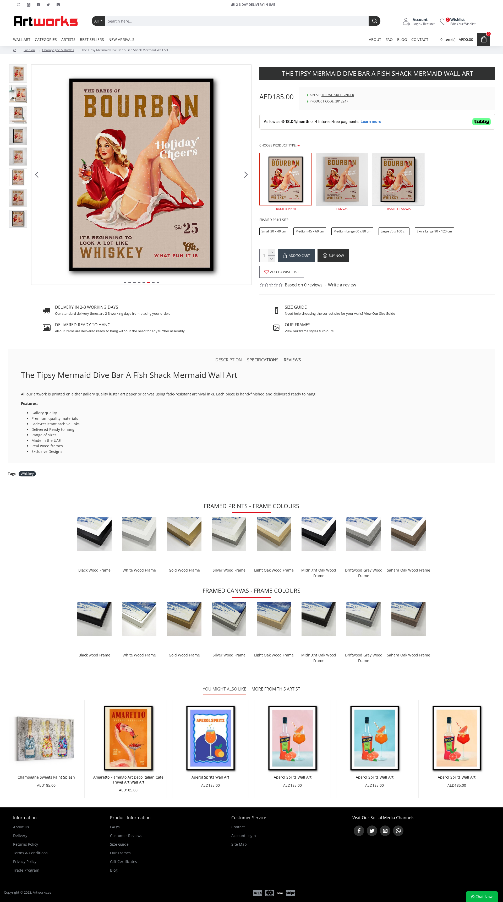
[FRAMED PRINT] (285, 179)
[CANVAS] (342, 179)
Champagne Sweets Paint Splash (46, 777)
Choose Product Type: (278, 145)
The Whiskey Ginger (337, 95)
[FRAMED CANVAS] (398, 179)
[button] (36, 175)
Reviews (292, 360)
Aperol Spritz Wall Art (210, 777)
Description (228, 360)
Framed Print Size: (274, 220)
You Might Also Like (224, 689)
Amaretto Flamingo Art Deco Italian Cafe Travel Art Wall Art (128, 779)
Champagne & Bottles (58, 50)
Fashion (29, 50)
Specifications (262, 360)
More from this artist (276, 689)
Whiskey (27, 473)
